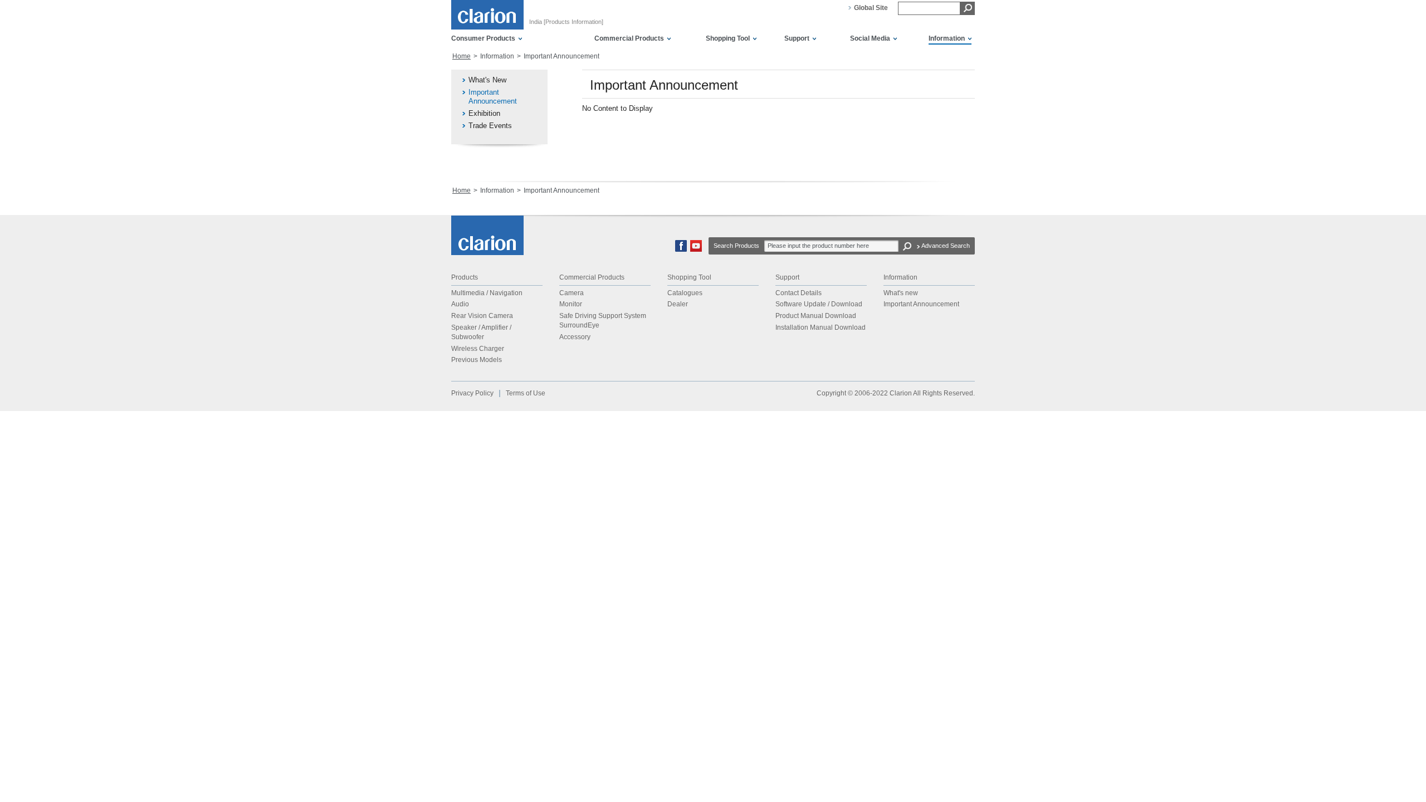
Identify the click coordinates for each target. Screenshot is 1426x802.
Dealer (677, 304)
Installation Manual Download (820, 327)
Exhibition (484, 113)
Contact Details (798, 293)
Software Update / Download (818, 304)
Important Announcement (492, 96)
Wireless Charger (477, 349)
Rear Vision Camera (482, 316)
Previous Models (476, 360)
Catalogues (684, 293)
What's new (900, 293)
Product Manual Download (815, 316)
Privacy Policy (472, 393)
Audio (460, 304)
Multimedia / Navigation (486, 293)
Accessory (574, 337)
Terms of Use (525, 393)
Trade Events (490, 125)
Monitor (570, 304)
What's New (487, 80)
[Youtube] (696, 249)
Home (461, 56)
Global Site (871, 8)
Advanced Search (945, 245)
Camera (571, 293)
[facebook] (681, 249)
